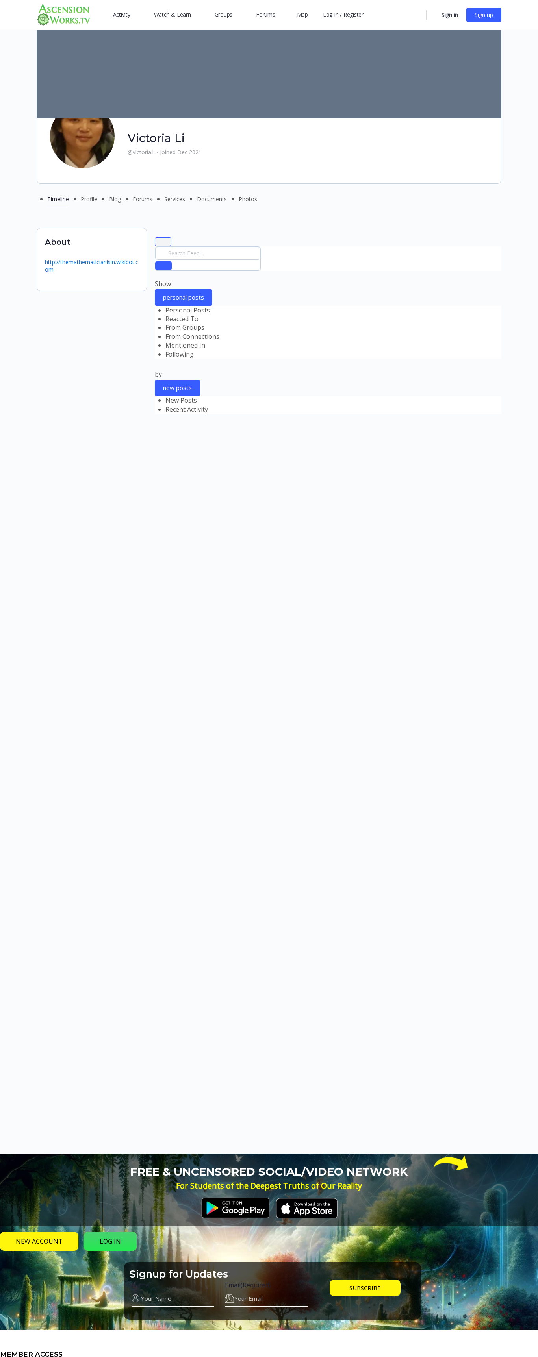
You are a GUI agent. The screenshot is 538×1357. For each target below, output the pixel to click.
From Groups (184, 327)
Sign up (484, 14)
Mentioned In (185, 345)
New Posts (181, 400)
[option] (333, 310)
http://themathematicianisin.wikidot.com (91, 265)
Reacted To (182, 318)
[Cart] (433, 15)
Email (248, 1285)
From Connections (192, 336)
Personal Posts (187, 310)
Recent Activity (186, 409)
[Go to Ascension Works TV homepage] (63, 14)
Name (140, 1285)
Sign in (450, 14)
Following (179, 354)
